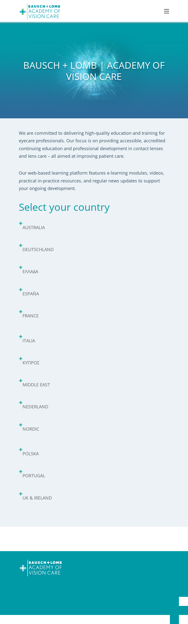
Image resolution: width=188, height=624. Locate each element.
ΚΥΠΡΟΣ (31, 363)
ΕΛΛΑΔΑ (30, 271)
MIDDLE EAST (36, 385)
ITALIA (29, 341)
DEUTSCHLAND (38, 249)
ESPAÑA (31, 294)
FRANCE (31, 316)
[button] (166, 11)
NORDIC (31, 429)
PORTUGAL (34, 476)
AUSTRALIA (34, 227)
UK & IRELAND (37, 498)
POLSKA (31, 454)
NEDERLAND (35, 407)
